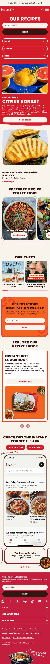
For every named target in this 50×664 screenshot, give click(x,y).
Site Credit (6, 645)
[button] (42, 9)
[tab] (21, 567)
